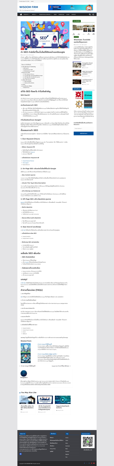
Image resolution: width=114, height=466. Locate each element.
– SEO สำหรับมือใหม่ (27, 81)
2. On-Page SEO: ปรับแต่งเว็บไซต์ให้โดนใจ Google (33, 75)
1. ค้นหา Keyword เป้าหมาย (29, 74)
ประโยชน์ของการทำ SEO (28, 69)
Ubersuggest (26, 162)
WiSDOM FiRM (28, 7)
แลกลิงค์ (51, 451)
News (55, 14)
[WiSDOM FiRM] (21, 14)
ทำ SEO (24, 230)
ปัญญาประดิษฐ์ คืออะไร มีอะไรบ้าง (62, 407)
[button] (29, 14)
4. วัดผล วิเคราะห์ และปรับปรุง (29, 78)
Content (27, 262)
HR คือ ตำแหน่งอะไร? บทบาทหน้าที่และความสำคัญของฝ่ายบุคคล (44, 408)
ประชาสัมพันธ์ (76, 36)
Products (26, 14)
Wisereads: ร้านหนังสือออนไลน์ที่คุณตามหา (82, 41)
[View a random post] (93, 14)
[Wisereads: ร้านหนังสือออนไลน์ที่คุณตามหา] (84, 29)
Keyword (33, 152)
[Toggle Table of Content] (40, 65)
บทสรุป (23, 84)
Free (66, 457)
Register (67, 454)
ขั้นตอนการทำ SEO (26, 72)
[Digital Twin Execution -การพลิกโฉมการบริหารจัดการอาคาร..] (77, 73)
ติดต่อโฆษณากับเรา (54, 443)
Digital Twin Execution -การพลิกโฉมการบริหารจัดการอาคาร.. (87, 73)
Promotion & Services (44, 14)
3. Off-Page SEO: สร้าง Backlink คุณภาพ (32, 77)
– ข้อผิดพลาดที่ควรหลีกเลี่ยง (29, 83)
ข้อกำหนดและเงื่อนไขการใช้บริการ (56, 440)
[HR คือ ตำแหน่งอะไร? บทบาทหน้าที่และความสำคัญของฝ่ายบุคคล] (45, 396)
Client (67, 14)
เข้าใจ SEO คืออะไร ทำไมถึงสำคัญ (29, 66)
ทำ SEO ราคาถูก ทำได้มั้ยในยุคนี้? (45, 344)
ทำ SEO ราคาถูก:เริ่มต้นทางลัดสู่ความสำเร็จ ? (47, 354)
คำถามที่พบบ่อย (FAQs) (27, 86)
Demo (67, 443)
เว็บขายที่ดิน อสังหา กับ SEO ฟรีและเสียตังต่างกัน (27, 408)
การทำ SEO (23, 283)
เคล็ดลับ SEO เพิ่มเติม (26, 80)
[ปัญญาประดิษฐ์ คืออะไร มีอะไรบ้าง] (63, 396)
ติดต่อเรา (52, 437)
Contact (74, 14)
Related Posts (26, 87)
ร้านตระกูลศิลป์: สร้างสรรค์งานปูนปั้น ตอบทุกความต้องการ (87, 64)
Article (34, 14)
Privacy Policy (53, 448)
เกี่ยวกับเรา (52, 445)
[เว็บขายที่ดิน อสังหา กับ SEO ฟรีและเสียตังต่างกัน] (27, 396)
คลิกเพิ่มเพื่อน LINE (88, 450)
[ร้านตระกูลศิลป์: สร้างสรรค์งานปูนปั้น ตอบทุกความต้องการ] (77, 65)
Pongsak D (32, 54)
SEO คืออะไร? (26, 68)
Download (61, 14)
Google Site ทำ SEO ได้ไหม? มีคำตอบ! (60, 366)
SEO (26, 49)
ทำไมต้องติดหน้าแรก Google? (29, 71)
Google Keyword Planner (28, 160)
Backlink (23, 202)
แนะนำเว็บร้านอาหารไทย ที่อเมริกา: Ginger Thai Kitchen (87, 81)
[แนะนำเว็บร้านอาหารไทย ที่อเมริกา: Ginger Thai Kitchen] (77, 82)
